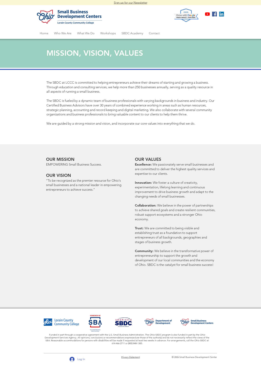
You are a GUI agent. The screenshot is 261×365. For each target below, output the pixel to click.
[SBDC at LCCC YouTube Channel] (207, 14)
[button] (62, 33)
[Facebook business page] (214, 14)
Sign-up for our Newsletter (130, 2)
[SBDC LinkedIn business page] (221, 14)
